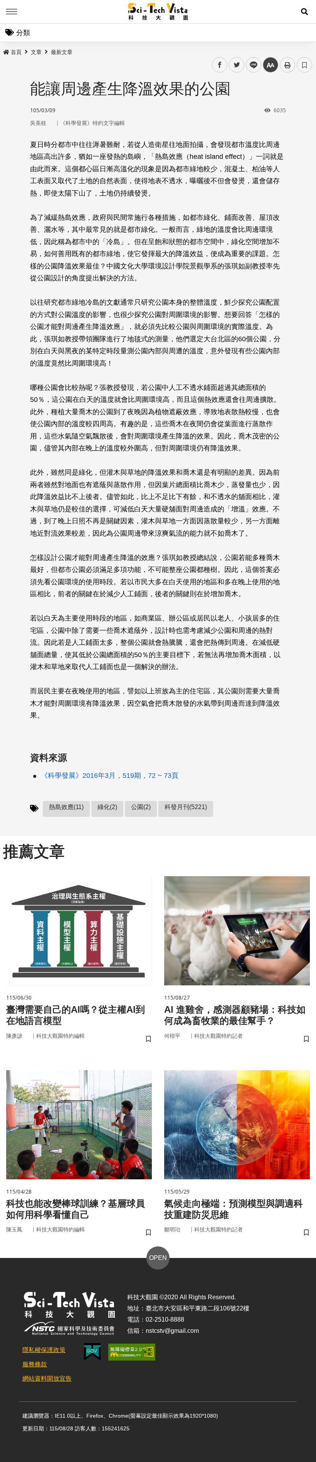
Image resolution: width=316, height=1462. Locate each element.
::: (5, 50)
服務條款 (34, 1364)
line (251, 65)
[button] (304, 11)
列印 (287, 65)
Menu (11, 11)
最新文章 (61, 52)
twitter (236, 65)
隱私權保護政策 (44, 1350)
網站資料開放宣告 (47, 1378)
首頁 (16, 52)
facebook (219, 65)
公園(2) (141, 807)
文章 (36, 52)
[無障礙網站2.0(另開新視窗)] (131, 1352)
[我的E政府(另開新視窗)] (92, 1352)
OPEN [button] (158, 1258)
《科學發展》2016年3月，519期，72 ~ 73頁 (109, 775)
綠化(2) (107, 807)
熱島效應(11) (66, 807)
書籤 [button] (304, 65)
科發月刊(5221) (186, 807)
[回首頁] (158, 11)
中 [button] (270, 65)
